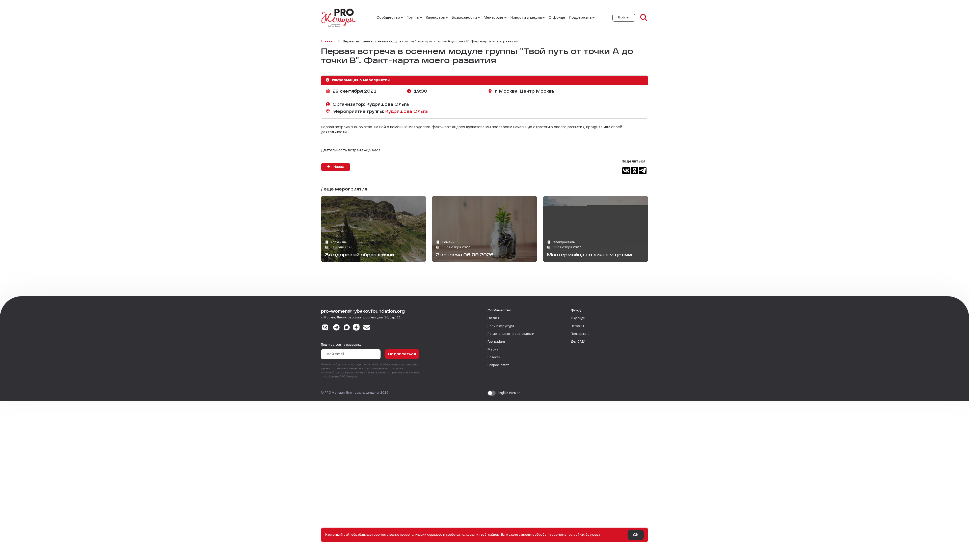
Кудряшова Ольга (406, 112)
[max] (346, 328)
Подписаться (402, 354)
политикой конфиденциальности (342, 372)
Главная (493, 318)
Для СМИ (578, 341)
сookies (380, 534)
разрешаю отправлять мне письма (396, 372)
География (496, 341)
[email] (367, 328)
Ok (635, 535)
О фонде (557, 17)
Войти (623, 17)
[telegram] (336, 328)
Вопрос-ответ (498, 365)
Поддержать (580, 334)
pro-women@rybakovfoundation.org (363, 312)
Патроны (577, 326)
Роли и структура (501, 326)
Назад (338, 167)
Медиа (493, 349)
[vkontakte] (325, 328)
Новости (494, 357)
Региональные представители (511, 334)
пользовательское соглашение (365, 368)
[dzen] (356, 328)
